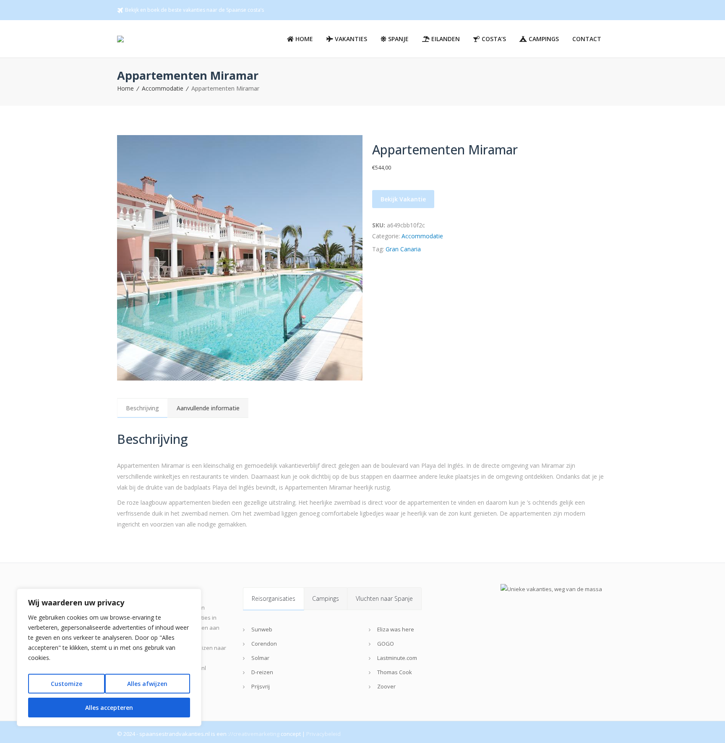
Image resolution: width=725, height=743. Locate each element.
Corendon (264, 643)
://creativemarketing (253, 734)
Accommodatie (162, 88)
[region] (109, 657)
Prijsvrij (260, 686)
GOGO (385, 643)
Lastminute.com (397, 658)
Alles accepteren (109, 708)
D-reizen (262, 672)
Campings (325, 598)
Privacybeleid (323, 734)
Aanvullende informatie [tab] (208, 408)
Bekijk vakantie (403, 199)
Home (125, 88)
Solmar (260, 658)
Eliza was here (395, 629)
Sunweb (261, 629)
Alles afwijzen (147, 684)
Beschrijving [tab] (142, 408)
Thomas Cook (394, 672)
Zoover (386, 686)
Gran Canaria (403, 249)
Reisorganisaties (273, 598)
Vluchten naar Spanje (384, 598)
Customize (66, 684)
